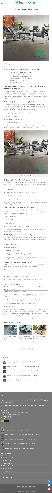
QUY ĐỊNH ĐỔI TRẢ (5, 489)
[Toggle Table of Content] (5, 67)
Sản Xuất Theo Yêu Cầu (7, 471)
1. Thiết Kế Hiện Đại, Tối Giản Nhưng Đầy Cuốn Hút (21, 72)
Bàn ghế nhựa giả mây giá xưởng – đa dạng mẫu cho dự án (22, 362)
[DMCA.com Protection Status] (5, 421)
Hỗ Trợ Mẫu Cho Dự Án (7, 468)
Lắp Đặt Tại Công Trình (6, 460)
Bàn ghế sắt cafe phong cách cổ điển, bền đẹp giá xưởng (21, 380)
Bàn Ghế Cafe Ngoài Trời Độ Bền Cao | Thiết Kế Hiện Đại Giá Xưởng (24, 366)
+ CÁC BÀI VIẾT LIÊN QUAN (16, 82)
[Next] (44, 335)
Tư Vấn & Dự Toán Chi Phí (7, 458)
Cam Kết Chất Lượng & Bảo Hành (9, 474)
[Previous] (6, 335)
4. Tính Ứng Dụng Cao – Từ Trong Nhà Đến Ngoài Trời (21, 78)
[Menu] (2, 3)
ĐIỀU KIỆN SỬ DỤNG (35, 489)
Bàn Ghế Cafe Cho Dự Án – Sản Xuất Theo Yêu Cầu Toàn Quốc (22, 371)
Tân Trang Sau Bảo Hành (7, 463)
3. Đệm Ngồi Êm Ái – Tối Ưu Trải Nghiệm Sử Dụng (21, 76)
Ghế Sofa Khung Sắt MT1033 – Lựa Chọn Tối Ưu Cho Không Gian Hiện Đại (22, 69)
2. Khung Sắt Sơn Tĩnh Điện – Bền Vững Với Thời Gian (21, 74)
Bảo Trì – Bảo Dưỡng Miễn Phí (8, 466)
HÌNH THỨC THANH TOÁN (45, 489)
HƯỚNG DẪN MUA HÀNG (25, 489)
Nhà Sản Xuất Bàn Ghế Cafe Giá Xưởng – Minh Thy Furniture (22, 375)
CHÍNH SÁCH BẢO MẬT (14, 489)
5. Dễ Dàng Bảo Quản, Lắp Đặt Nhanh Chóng (20, 80)
